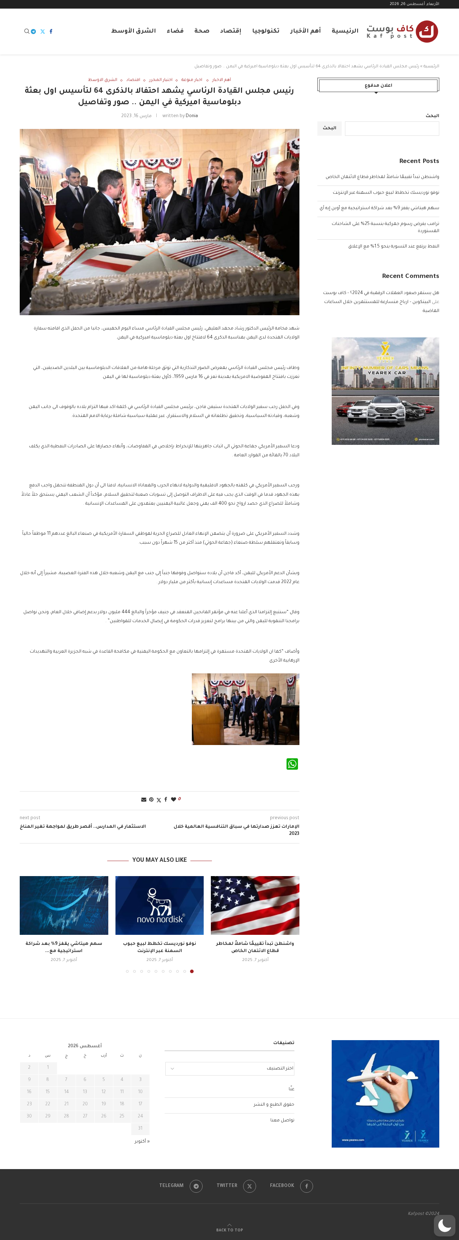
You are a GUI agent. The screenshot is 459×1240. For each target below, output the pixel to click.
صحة (201, 31)
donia (192, 116)
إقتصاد (230, 31)
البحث (432, 116)
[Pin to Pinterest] (151, 800)
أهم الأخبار (305, 31)
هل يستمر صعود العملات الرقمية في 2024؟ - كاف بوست (381, 293)
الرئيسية (345, 31)
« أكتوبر (142, 1141)
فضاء (175, 31)
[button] (29, 924)
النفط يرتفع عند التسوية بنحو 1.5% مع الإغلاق (393, 246)
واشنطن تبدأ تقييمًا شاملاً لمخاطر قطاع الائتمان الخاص (382, 177)
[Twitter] (43, 31)
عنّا (291, 1089)
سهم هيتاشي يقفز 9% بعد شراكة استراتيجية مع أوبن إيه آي (379, 208)
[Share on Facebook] (165, 800)
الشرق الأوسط (133, 31)
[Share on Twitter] (158, 800)
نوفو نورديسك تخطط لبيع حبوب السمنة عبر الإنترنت (386, 193)
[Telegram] (33, 31)
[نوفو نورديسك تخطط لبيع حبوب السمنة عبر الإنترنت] (159, 905)
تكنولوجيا (266, 31)
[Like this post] (173, 800)
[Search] (26, 32)
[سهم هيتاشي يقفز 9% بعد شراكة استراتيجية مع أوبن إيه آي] (64, 905)
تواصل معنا (282, 1120)
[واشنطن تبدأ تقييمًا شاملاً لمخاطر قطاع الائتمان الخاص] (255, 905)
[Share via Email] (143, 800)
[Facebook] (51, 31)
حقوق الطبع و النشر (274, 1104)
